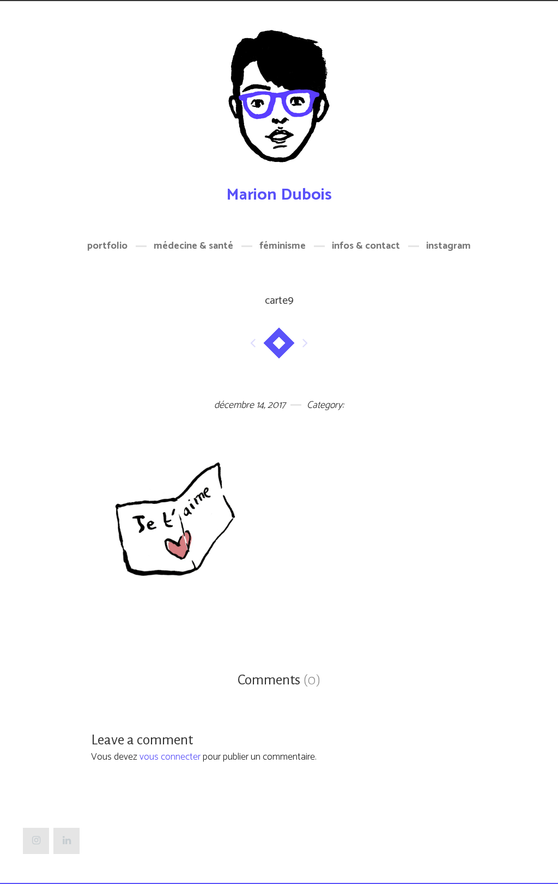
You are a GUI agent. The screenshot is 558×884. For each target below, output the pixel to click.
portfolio (107, 246)
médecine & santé (193, 246)
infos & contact (366, 246)
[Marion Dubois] (279, 102)
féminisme (282, 246)
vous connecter (170, 757)
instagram (448, 246)
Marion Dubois (279, 195)
